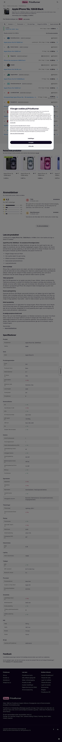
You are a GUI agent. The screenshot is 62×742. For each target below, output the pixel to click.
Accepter (31, 142)
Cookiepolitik (12, 122)
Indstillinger (31, 138)
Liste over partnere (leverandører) (17, 133)
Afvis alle (31, 146)
